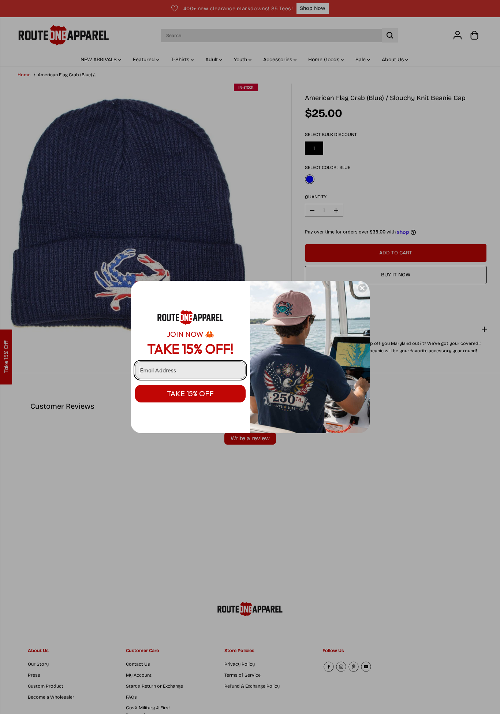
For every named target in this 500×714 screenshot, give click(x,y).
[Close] (362, 288)
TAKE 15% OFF (190, 393)
